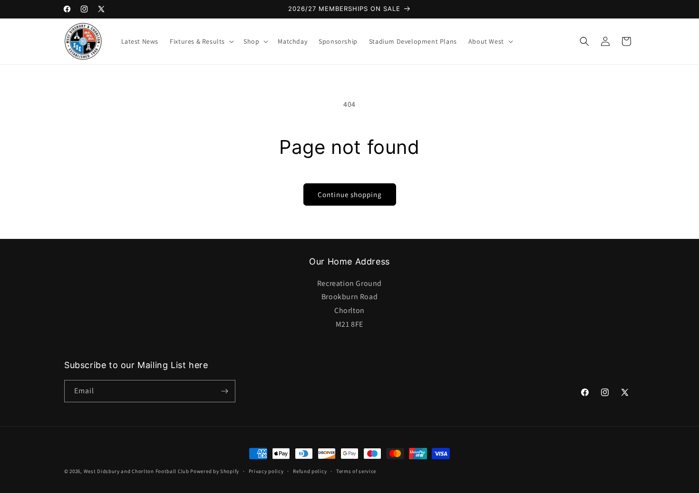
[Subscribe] (224, 391)
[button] (201, 41)
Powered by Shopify (214, 471)
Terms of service (356, 471)
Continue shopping (350, 194)
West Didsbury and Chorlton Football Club (136, 471)
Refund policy (310, 471)
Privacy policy (266, 471)
